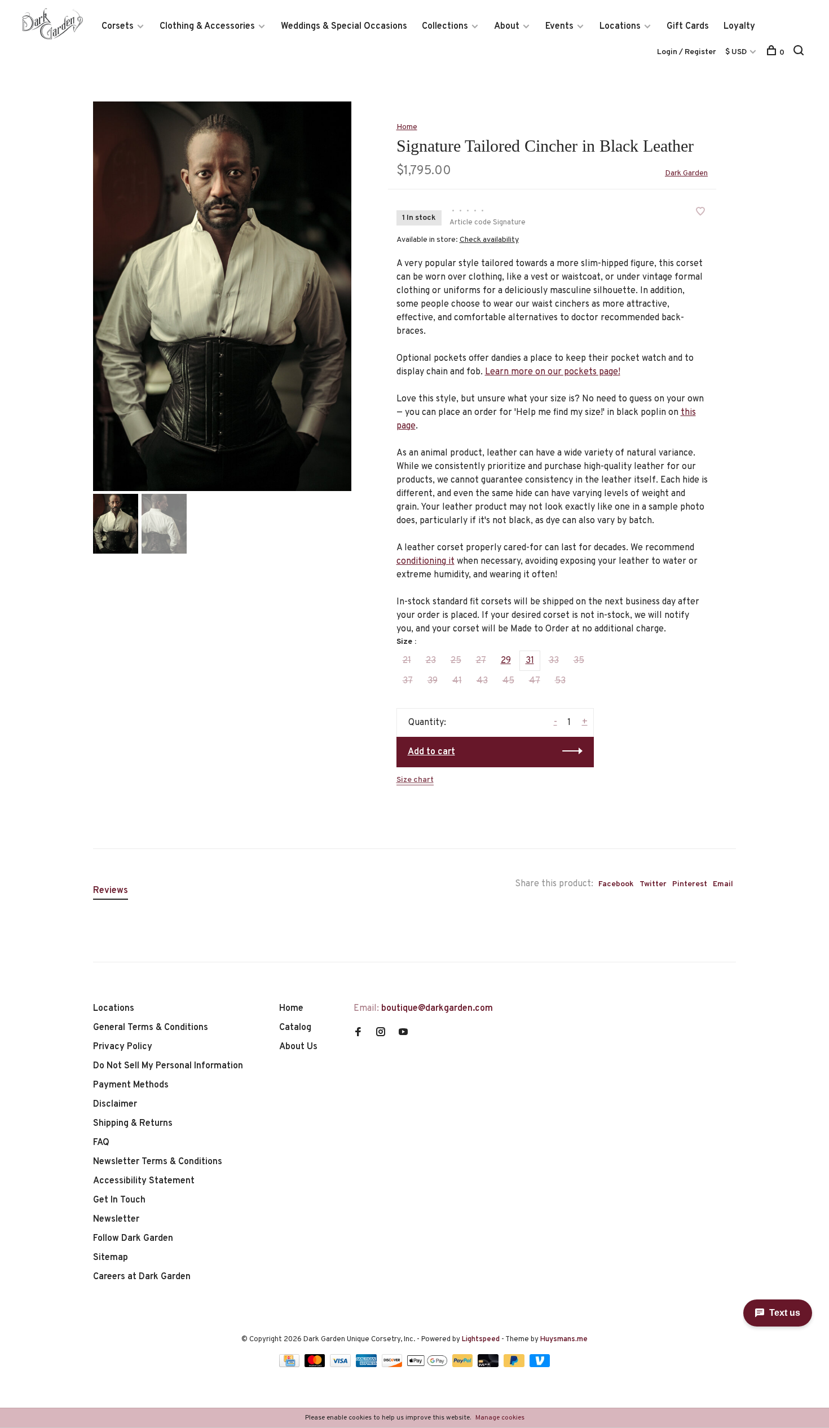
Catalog (295, 1027)
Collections (445, 26)
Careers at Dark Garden (142, 1277)
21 (407, 660)
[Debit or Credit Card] (489, 1364)
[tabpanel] (222, 296)
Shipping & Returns (133, 1123)
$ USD (736, 52)
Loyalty (739, 26)
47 (534, 681)
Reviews (110, 890)
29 (506, 660)
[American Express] (367, 1364)
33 (554, 660)
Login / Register (686, 52)
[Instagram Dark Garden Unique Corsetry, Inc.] (380, 1033)
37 (408, 681)
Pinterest (689, 884)
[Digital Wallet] (428, 1364)
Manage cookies (499, 1417)
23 (431, 660)
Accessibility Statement (144, 1181)
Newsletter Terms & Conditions (157, 1162)
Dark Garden (686, 173)
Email (723, 884)
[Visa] (341, 1364)
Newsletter (116, 1219)
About (506, 26)
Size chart (415, 780)
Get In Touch (119, 1200)
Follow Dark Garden (133, 1238)
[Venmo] (540, 1364)
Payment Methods (131, 1085)
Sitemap (110, 1257)
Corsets (118, 26)
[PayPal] (463, 1364)
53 (560, 681)
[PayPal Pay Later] (515, 1364)
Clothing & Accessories (207, 26)
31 (530, 660)
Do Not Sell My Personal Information (168, 1066)
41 (457, 681)
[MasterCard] (316, 1364)
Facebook (616, 884)
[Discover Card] (393, 1364)
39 (432, 681)
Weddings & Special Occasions (344, 26)
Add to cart (431, 752)
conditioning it (425, 561)
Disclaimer (115, 1104)
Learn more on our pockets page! (552, 372)
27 (481, 660)
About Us (298, 1047)
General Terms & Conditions (150, 1027)
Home (406, 127)
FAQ (101, 1142)
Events (559, 26)
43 (482, 681)
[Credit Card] (290, 1364)
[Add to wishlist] (700, 213)
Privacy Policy (122, 1047)
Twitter (653, 884)
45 (508, 681)
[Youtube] (403, 1033)
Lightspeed (481, 1339)
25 (456, 660)
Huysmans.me (564, 1339)
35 (579, 660)
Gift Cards (688, 26)
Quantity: (427, 722)
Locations (620, 26)
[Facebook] (358, 1033)
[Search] (799, 53)
